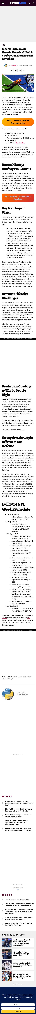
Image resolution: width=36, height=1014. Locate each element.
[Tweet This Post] (16, 70)
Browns (4, 618)
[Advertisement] (18, 24)
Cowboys (27, 615)
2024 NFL (15, 677)
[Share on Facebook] (12, 70)
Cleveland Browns (25, 677)
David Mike (13, 65)
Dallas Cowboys (7, 679)
